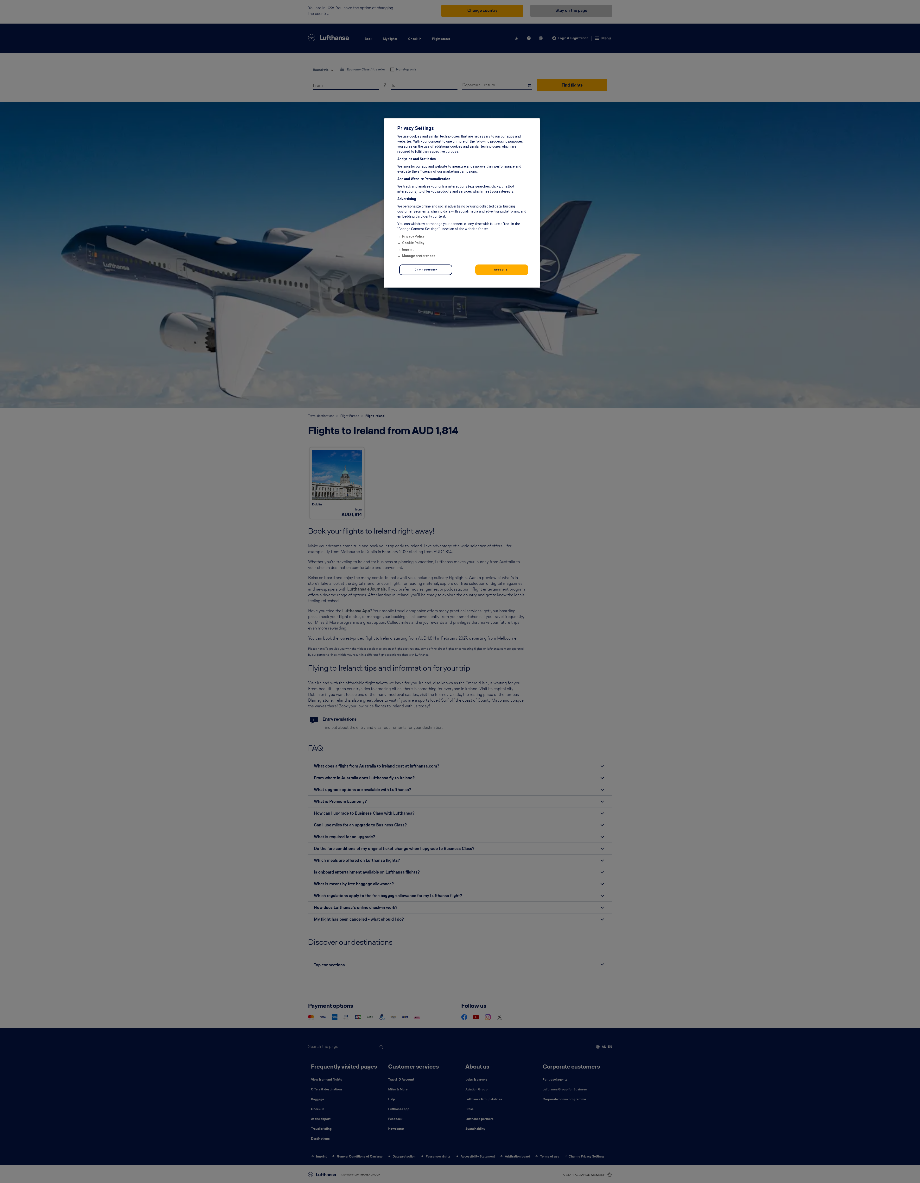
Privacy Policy (413, 236)
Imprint (408, 249)
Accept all (501, 269)
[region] (462, 203)
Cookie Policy (413, 243)
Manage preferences (418, 256)
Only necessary (425, 269)
